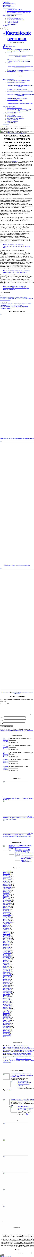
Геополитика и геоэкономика (15, 18)
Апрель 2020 (6, 982)
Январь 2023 (6, 934)
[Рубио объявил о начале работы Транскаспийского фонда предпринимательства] (17, 315)
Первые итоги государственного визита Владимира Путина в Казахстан (20, 86)
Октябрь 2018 (7, 1008)
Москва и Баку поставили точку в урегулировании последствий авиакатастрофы (20, 95)
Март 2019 (6, 1001)
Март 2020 (6, 983)
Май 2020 (6, 980)
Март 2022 (6, 948)
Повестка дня (7, 5)
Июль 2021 (6, 960)
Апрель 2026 (6, 877)
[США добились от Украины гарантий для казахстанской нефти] (17, 442)
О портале (6, 25)
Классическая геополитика (14, 9)
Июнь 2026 (6, 874)
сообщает (15, 161)
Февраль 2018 (7, 1020)
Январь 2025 (6, 899)
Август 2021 (6, 958)
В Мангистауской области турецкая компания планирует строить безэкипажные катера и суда (18, 1056)
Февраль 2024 (7, 915)
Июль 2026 (6, 872)
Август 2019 (6, 994)
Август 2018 (6, 1011)
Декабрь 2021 (7, 953)
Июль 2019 (6, 995)
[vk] (8, 29)
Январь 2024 (6, 916)
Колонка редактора (8, 6)
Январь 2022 (6, 951)
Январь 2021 (6, 969)
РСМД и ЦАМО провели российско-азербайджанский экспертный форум (16, 1046)
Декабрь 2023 (7, 918)
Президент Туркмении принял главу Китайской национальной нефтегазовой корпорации (16, 271)
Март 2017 (6, 1036)
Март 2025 (6, 896)
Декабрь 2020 (7, 970)
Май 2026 (6, 875)
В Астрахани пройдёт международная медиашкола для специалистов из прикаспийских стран (15, 304)
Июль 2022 (6, 942)
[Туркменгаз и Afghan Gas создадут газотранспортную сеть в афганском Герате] (15, 1204)
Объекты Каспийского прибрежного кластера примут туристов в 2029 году (20, 75)
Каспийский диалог (12, 22)
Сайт (1, 723)
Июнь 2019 (6, 997)
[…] (26, 1079)
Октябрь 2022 (7, 938)
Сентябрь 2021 (7, 957)
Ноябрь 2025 (6, 884)
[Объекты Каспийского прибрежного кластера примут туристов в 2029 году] (15, 1188)
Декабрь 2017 (7, 1023)
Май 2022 (6, 945)
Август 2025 (6, 888)
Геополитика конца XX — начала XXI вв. (18, 12)
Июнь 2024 (6, 909)
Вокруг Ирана (11, 16)
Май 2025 (6, 893)
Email (2, 720)
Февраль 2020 (7, 985)
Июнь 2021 (6, 961)
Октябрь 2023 (7, 920)
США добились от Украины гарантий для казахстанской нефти (17, 565)
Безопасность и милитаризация (15, 19)
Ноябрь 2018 (6, 1007)
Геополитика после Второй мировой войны (19, 11)
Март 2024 (6, 913)
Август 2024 (6, 906)
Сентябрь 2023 (7, 922)
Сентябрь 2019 (7, 992)
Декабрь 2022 (7, 935)
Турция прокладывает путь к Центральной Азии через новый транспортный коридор (18, 817)
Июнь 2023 (6, 926)
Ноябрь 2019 (6, 989)
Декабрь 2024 (7, 900)
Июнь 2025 (6, 891)
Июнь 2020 (6, 979)
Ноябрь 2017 (6, 1024)
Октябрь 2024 (7, 903)
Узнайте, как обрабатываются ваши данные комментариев (16, 730)
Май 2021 (6, 963)
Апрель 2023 (6, 929)
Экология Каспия (11, 24)
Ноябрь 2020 (6, 972)
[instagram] (5, 29)
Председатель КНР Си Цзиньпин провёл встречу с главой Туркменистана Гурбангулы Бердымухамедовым (16, 288)
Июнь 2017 (6, 1032)
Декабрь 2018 (7, 1005)
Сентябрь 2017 (7, 1027)
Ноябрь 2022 (6, 937)
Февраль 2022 (7, 950)
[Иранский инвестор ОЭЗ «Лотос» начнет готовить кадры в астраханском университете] (15, 1221)
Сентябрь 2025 (7, 887)
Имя (1, 717)
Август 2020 (6, 976)
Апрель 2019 (6, 999)
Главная (2, 126)
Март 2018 (6, 1018)
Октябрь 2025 (7, 885)
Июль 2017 (6, 1030)
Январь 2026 (6, 881)
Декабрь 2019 (7, 988)
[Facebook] (1, 29)
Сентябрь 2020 (7, 975)
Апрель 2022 (6, 947)
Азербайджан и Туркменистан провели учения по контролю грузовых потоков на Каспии (20, 66)
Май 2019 (6, 998)
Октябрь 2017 (7, 1026)
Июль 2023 (6, 925)
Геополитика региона (9, 3)
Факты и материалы (9, 8)
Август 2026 (6, 871)
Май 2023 (6, 928)
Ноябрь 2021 (6, 954)
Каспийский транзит (12, 21)
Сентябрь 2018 (7, 1010)
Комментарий (4, 704)
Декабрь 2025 (7, 882)
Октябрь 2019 (7, 991)
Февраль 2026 (7, 879)
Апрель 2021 (6, 964)
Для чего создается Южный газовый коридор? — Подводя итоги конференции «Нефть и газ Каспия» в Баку (18, 834)
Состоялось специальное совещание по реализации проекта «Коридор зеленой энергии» (20, 56)
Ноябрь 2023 (6, 919)
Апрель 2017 (6, 1035)
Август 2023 (6, 923)
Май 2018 (6, 1016)
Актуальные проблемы (9, 15)
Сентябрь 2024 (7, 904)
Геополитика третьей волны (14, 14)
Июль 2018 (6, 1013)
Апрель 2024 (6, 912)
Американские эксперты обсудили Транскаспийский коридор (20, 103)
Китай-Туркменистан (23, 298)
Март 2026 (6, 878)
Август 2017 (6, 1029)
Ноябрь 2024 (6, 901)
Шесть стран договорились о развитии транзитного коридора (18, 1052)
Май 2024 (6, 910)
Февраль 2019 (7, 1002)
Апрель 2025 (6, 894)
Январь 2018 (6, 1021)
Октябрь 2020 (7, 973)
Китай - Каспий (12, 298)
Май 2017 (6, 1033)
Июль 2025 (6, 890)
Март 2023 (6, 931)
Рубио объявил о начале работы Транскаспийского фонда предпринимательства (17, 438)
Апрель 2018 (6, 1017)
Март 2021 (6, 966)
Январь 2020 (6, 986)
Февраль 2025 (7, 897)
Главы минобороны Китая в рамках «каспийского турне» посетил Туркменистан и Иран (16, 246)
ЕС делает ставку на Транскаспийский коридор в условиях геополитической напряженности (17, 693)
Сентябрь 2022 (7, 939)
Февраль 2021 (7, 967)
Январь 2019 (6, 1004)
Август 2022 (6, 941)
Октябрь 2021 (7, 956)
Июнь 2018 (6, 1014)
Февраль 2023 (7, 932)
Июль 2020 (6, 978)
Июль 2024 (6, 907)
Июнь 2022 (6, 944)
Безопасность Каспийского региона (10, 297)
